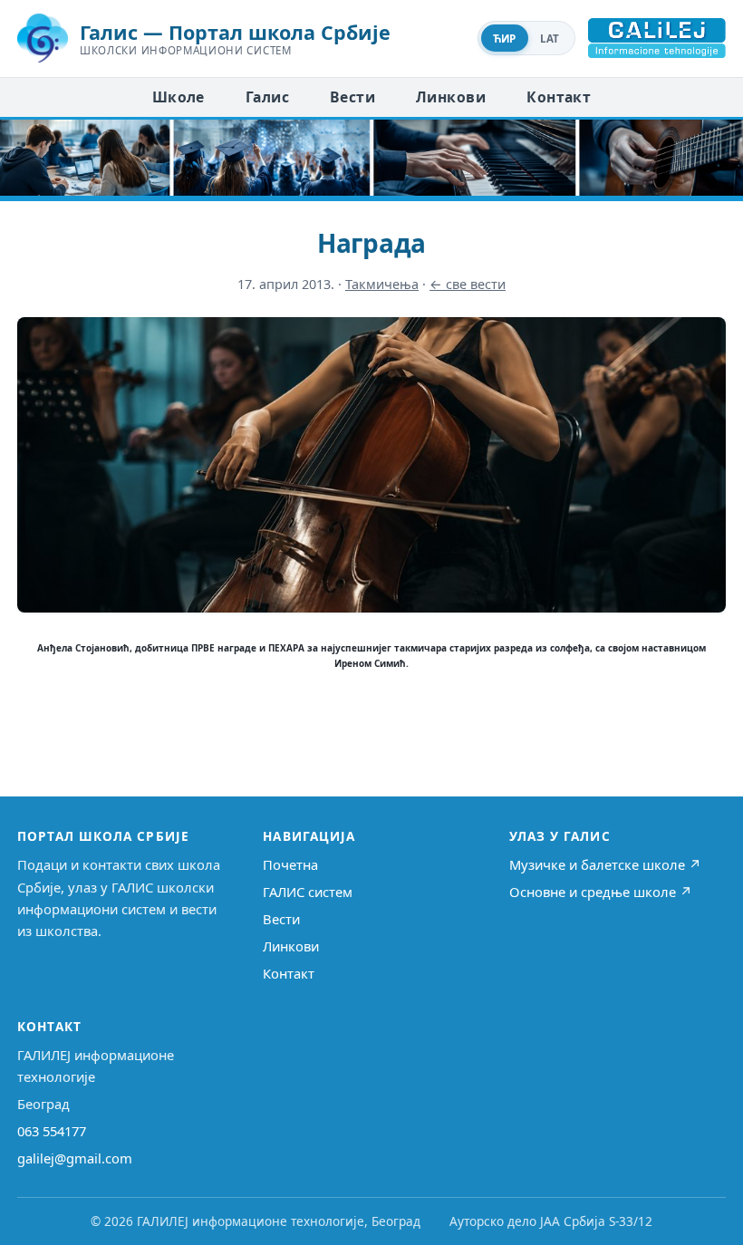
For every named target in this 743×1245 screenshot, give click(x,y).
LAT (550, 38)
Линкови (451, 97)
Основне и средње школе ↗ (600, 892)
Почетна (290, 864)
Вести (352, 97)
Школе (178, 97)
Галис (267, 97)
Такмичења (382, 284)
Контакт (558, 97)
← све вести (467, 284)
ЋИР (504, 38)
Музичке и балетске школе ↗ (605, 864)
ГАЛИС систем (307, 892)
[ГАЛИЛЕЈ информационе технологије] (657, 38)
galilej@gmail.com (74, 1158)
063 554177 (51, 1131)
